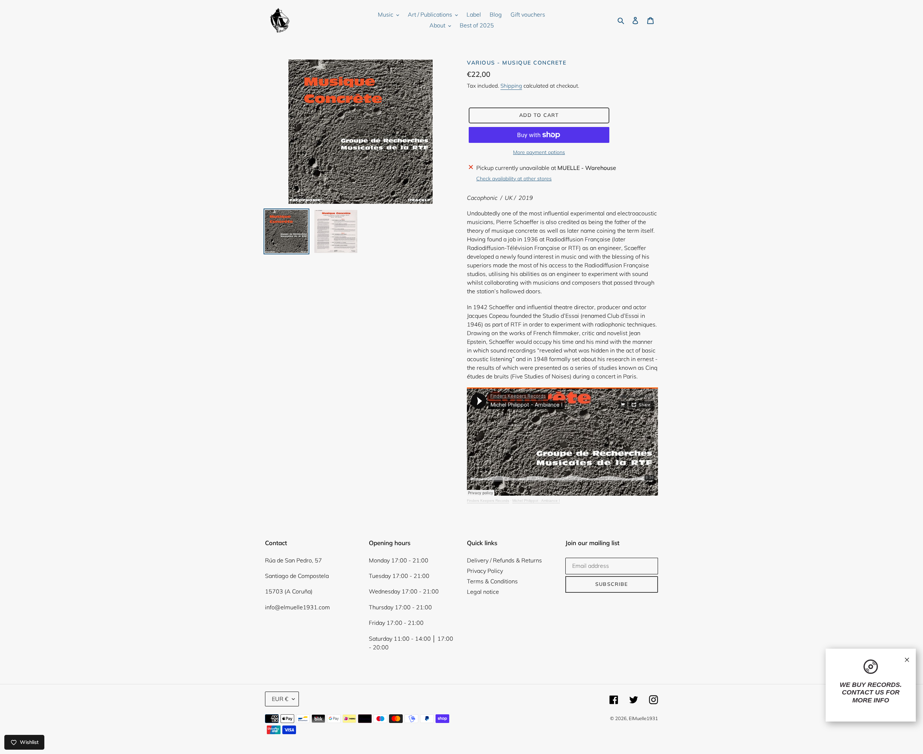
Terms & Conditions (492, 581)
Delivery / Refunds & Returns (504, 560)
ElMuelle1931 (643, 718)
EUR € (280, 698)
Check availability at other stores (514, 178)
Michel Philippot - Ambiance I (536, 501)
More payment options (539, 152)
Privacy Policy (485, 570)
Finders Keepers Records (488, 501)
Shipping (511, 85)
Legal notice (483, 591)
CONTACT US (863, 692)
